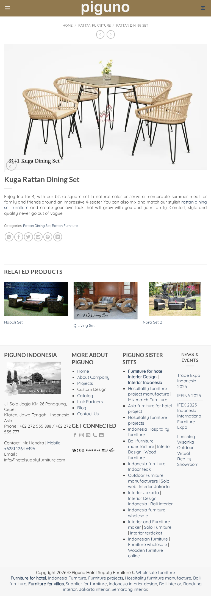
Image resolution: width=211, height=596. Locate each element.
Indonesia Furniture (67, 578)
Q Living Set (84, 325)
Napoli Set (13, 322)
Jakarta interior (94, 589)
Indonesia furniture (146, 463)
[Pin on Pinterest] (47, 236)
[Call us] (95, 435)
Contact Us (88, 413)
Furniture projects (105, 578)
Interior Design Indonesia (142, 500)
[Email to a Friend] (38, 236)
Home (68, 25)
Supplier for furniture (86, 583)
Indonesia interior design (133, 583)
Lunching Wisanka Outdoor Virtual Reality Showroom (187, 450)
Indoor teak (139, 469)
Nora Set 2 (152, 322)
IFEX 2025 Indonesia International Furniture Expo (189, 416)
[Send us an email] (88, 435)
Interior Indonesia (145, 382)
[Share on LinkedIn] (57, 236)
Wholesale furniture (155, 572)
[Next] (206, 312)
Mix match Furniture (147, 399)
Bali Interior (161, 503)
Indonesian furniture (148, 539)
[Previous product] (111, 34)
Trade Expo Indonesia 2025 (188, 380)
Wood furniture (142, 454)
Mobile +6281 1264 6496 (32, 445)
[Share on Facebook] (18, 236)
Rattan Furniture (94, 25)
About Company (93, 377)
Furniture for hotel (145, 371)
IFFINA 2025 (189, 395)
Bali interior (170, 583)
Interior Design (142, 376)
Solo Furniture (157, 527)
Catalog (85, 395)
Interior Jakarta (154, 486)
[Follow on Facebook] (75, 435)
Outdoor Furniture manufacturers (145, 477)
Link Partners (90, 401)
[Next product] (100, 34)
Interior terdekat (146, 533)
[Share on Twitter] (28, 236)
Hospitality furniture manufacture (158, 578)
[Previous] (4, 312)
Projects (85, 383)
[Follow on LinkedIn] (101, 435)
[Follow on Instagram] (81, 435)
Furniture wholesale (147, 544)
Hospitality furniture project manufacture (148, 391)
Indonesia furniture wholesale (146, 512)
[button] (7, 8)
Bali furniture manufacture (141, 443)
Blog (81, 407)
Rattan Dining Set (132, 25)
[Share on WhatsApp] (9, 236)
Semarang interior (129, 589)
